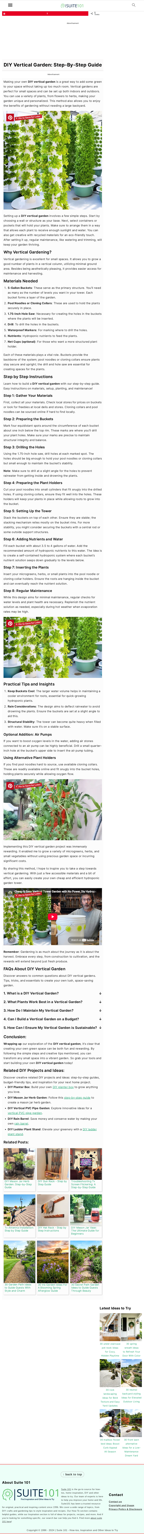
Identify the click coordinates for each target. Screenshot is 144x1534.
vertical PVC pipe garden (25, 1113)
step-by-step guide (77, 1097)
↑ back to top (72, 1474)
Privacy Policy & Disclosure (125, 1509)
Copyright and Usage (121, 1505)
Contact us (115, 1501)
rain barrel (21, 1123)
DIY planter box (63, 1087)
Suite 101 (66, 1489)
